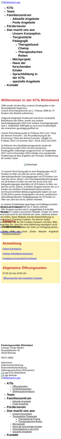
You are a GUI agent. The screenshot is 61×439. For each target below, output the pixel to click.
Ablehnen (17, 232)
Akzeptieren (6, 232)
